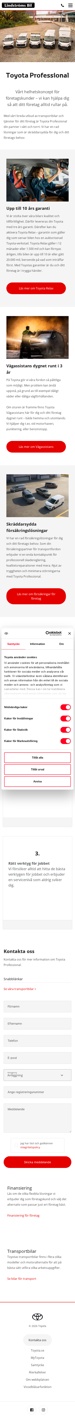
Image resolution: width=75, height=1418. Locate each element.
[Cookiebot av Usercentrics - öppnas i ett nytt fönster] (46, 633)
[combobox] (37, 1075)
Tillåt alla (37, 757)
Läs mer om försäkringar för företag (36, 596)
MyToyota (37, 1358)
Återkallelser (37, 1372)
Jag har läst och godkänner (36, 1145)
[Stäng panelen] (69, 633)
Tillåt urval (37, 769)
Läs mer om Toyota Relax (36, 288)
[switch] (65, 718)
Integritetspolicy (30, 1147)
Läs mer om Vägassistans (36, 447)
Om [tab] (61, 643)
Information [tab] (37, 643)
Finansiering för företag (23, 1215)
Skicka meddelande (37, 1162)
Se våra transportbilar (19, 989)
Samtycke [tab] (13, 643)
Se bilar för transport (21, 1279)
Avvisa (37, 781)
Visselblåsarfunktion (38, 1387)
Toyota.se (37, 1350)
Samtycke (37, 1365)
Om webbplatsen (37, 1380)
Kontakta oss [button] (37, 1340)
